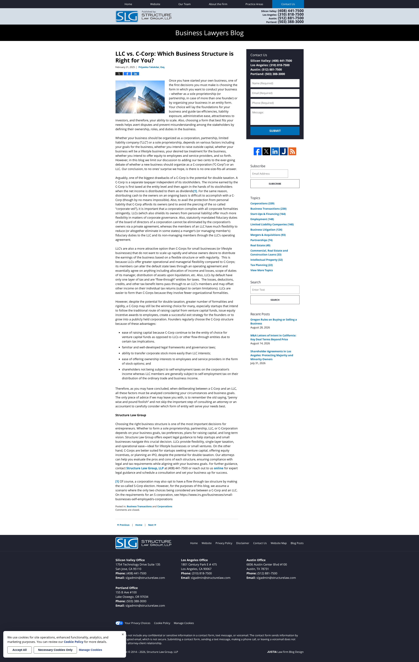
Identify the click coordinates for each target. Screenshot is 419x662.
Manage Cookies (184, 623)
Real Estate (260, 245)
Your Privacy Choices (137, 623)
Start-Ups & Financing (268, 214)
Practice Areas (254, 4)
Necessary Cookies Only (55, 650)
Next (152, 524)
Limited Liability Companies (272, 224)
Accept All (19, 650)
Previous (123, 524)
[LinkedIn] (275, 151)
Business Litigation (266, 229)
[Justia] (284, 151)
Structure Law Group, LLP (278, 16)
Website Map (279, 543)
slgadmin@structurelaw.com (145, 578)
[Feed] (292, 151)
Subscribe (275, 183)
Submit (275, 131)
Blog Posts (297, 543)
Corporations (164, 506)
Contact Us (288, 4)
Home (128, 4)
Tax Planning (261, 265)
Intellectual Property (266, 260)
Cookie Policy (162, 623)
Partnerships (261, 240)
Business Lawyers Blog (143, 16)
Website (155, 4)
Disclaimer (242, 543)
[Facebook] (258, 151)
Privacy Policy (224, 543)
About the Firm (218, 4)
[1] (195, 191)
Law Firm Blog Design (285, 652)
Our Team (184, 4)
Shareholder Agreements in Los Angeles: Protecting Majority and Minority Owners (271, 355)
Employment (262, 219)
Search (275, 299)
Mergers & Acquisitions (268, 235)
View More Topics (261, 270)
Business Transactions (139, 506)
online (218, 468)
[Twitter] (266, 151)
